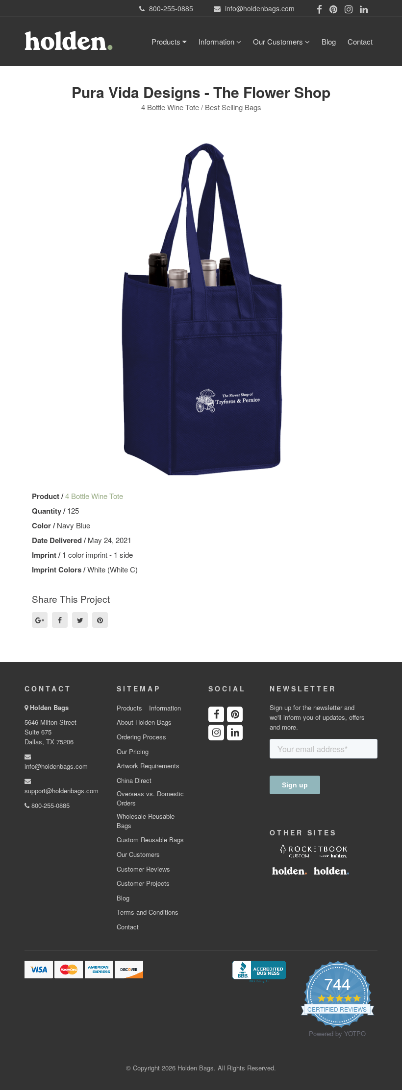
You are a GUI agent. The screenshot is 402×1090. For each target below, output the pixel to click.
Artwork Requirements (148, 765)
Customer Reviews (143, 869)
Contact (360, 41)
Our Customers (279, 41)
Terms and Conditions (147, 912)
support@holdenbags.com (62, 790)
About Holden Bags (144, 722)
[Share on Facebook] (60, 620)
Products (166, 41)
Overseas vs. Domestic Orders (150, 798)
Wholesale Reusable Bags (146, 821)
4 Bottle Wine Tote (94, 496)
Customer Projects (143, 883)
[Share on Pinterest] (100, 620)
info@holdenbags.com (56, 766)
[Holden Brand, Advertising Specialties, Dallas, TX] (258, 971)
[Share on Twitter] (80, 620)
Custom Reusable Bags (150, 839)
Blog (329, 41)
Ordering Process (141, 737)
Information (217, 41)
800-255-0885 (49, 805)
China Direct (134, 780)
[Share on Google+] (40, 620)
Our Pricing (133, 751)
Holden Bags (49, 707)
